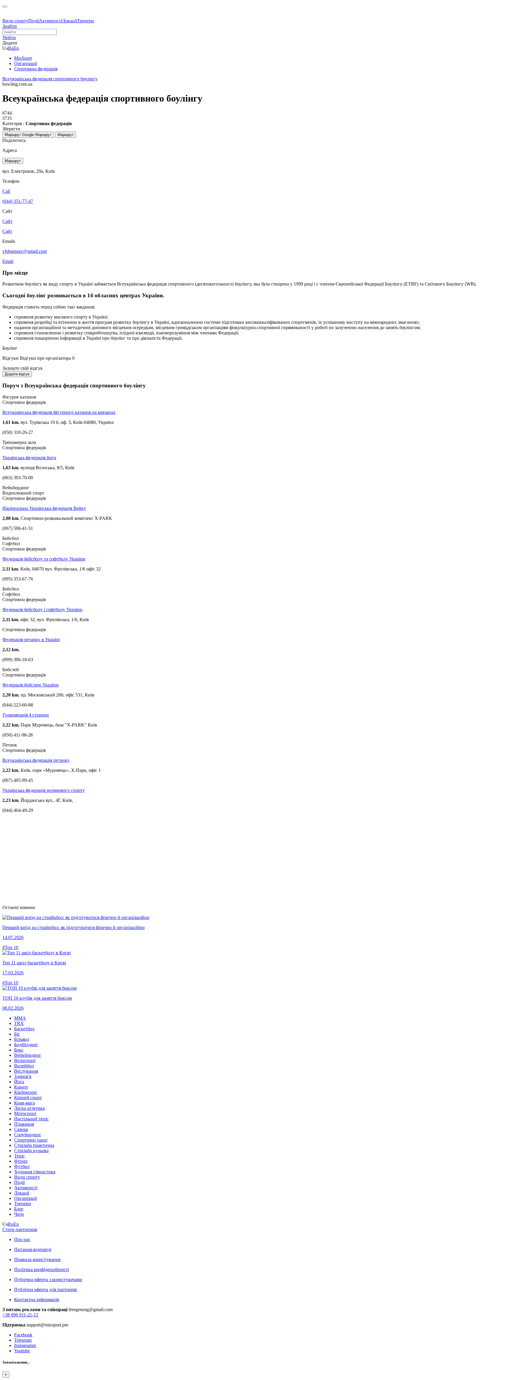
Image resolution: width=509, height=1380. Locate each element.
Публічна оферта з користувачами (48, 1279)
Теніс (19, 1155)
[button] (9, 37)
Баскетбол (24, 1028)
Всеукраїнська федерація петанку (36, 760)
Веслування (26, 1071)
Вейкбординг (27, 1055)
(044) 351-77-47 (17, 201)
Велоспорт (25, 1060)
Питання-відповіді (32, 1249)
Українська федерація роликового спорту (43, 790)
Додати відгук (17, 374)
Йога (19, 1081)
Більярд (21, 1039)
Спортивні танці (30, 1139)
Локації (69, 20)
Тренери (85, 20)
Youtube (22, 1350)
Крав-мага (24, 1102)
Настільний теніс (31, 1118)
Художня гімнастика (34, 1171)
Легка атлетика (29, 1108)
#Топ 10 (10, 947)
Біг (17, 1033)
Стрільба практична (34, 1145)
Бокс (19, 1049)
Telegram (23, 1340)
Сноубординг (27, 1134)
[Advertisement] (179, 859)
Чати (19, 1214)
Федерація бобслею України (30, 684)
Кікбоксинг (25, 1092)
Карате (21, 1086)
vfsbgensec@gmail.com (24, 251)
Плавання (24, 1124)
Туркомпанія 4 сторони (25, 714)
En (16, 48)
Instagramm (25, 1345)
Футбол (21, 1166)
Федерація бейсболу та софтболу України (43, 558)
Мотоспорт (25, 1113)
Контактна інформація (36, 1299)
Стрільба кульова (31, 1150)
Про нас (22, 1239)
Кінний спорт (28, 1097)
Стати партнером (19, 1229)
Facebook (23, 1334)
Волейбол (24, 1065)
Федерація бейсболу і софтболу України (42, 609)
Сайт (7, 231)
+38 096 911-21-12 (20, 1314)
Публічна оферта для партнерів (45, 1289)
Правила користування (37, 1259)
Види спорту (15, 20)
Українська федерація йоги (29, 457)
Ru (11, 48)
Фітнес (21, 1161)
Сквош (21, 1129)
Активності (50, 20)
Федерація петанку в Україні (31, 639)
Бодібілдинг (26, 1044)
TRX (19, 1023)
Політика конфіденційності (41, 1269)
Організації (25, 1198)
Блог (19, 1208)
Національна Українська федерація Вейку (44, 508)
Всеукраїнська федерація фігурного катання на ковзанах (58, 412)
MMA (20, 1018)
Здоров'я (22, 1076)
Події (33, 20)
